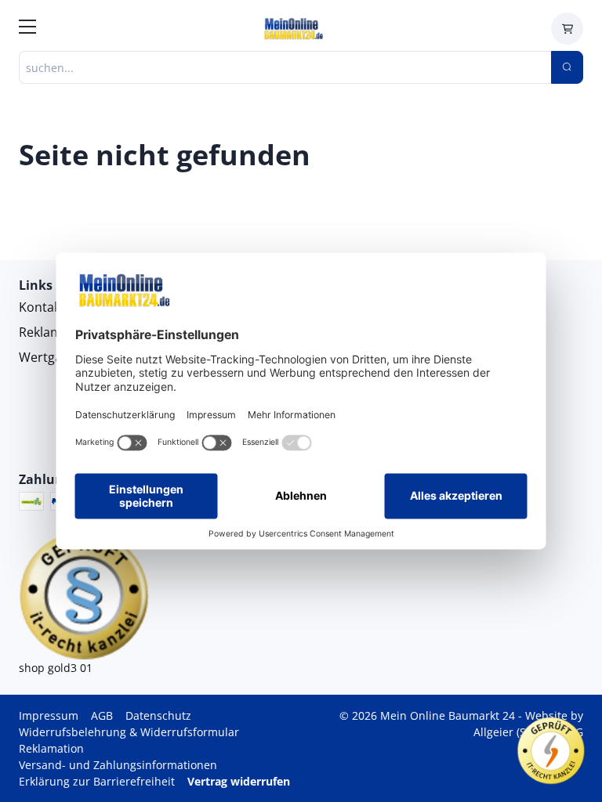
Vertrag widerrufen (238, 781)
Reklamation (51, 748)
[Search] (567, 67)
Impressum (48, 715)
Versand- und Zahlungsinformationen (118, 764)
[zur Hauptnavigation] (27, 29)
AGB (102, 715)
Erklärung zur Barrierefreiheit (97, 781)
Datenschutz (158, 715)
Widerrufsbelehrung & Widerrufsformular (129, 731)
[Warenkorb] (567, 29)
